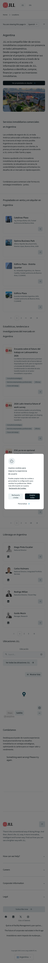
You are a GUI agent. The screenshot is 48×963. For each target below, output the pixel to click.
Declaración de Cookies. (17, 488)
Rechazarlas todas (16, 496)
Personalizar (24, 503)
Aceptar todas (32, 496)
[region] (24, 481)
